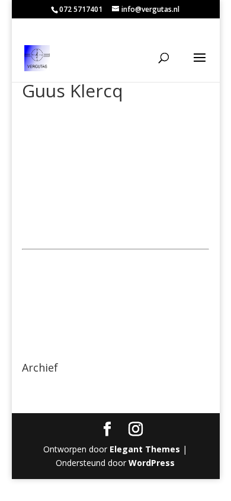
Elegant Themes (145, 449)
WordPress (152, 462)
